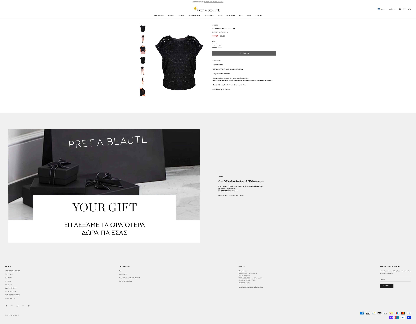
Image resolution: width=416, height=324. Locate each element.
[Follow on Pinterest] (23, 306)
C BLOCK (215, 25)
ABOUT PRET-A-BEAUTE (12, 271)
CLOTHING (181, 15)
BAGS (241, 15)
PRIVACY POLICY (10, 291)
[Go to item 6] (143, 81)
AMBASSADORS (10, 298)
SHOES (249, 15)
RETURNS (8, 281)
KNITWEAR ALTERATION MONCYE (129, 278)
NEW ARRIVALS (159, 15)
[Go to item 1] (143, 28)
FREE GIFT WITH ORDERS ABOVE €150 (213, 1)
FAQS (120, 271)
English (391, 9)
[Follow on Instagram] (17, 306)
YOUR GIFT (258, 15)
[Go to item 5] (143, 70)
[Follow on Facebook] (6, 306)
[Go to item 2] (143, 38)
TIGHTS (220, 15)
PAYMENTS (8, 284)
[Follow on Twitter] (12, 306)
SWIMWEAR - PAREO (195, 15)
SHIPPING (8, 278)
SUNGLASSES (209, 15)
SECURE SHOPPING (11, 288)
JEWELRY (171, 15)
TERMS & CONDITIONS (12, 295)
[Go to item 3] (143, 49)
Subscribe (386, 286)
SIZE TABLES (123, 274)
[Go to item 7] (143, 91)
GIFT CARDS (9, 274)
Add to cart (244, 53)
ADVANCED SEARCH (125, 281)
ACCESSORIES (230, 15)
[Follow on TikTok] (29, 306)
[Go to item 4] (143, 60)
